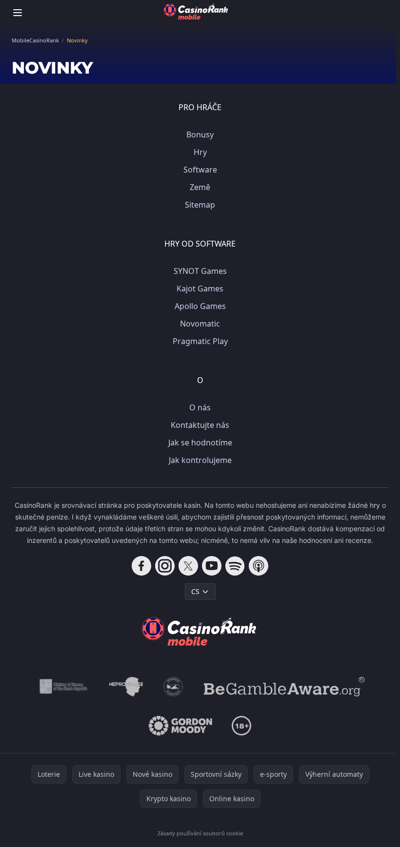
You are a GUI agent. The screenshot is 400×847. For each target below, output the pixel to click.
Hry (200, 152)
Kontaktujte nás (200, 425)
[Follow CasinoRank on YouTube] (211, 566)
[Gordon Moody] (180, 725)
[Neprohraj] (126, 686)
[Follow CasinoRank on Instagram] (165, 566)
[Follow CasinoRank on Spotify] (235, 566)
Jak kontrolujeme (200, 460)
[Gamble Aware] (284, 686)
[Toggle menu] (17, 12)
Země (200, 187)
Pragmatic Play (200, 341)
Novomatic (200, 323)
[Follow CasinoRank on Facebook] (141, 566)
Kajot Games (200, 288)
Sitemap (200, 204)
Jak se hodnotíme (200, 442)
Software (200, 169)
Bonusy (200, 134)
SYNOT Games (200, 271)
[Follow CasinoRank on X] (188, 566)
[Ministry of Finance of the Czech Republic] (63, 686)
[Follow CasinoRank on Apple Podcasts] (258, 566)
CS (195, 591)
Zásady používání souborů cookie (200, 833)
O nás (200, 407)
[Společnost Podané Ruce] (173, 686)
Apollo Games (200, 306)
